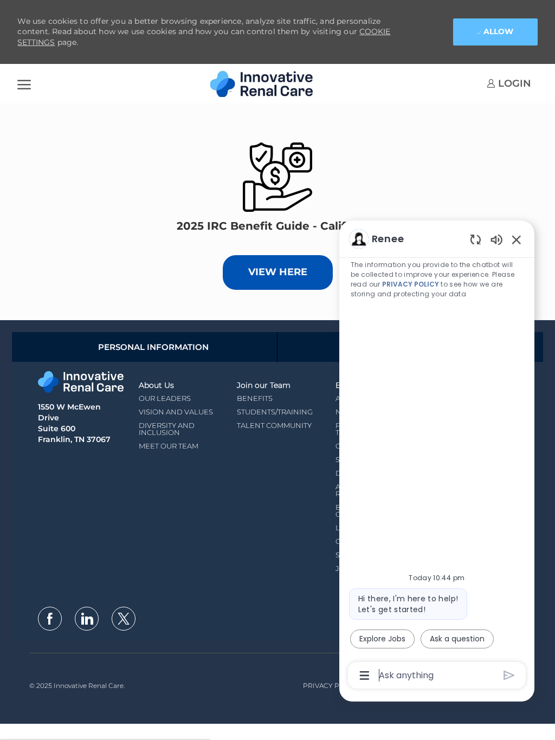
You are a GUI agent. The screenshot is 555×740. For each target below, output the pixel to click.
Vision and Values (176, 411)
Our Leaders (165, 398)
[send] (509, 675)
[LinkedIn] (87, 619)
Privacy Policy (331, 685)
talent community (274, 425)
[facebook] (50, 619)
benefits (255, 398)
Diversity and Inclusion (167, 429)
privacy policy (410, 284)
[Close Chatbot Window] (516, 239)
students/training (275, 411)
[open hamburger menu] (24, 84)
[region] (436, 456)
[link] (509, 83)
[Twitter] (123, 619)
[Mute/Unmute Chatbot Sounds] (496, 239)
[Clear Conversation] (475, 239)
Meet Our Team (168, 446)
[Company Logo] (264, 83)
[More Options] (364, 675)
